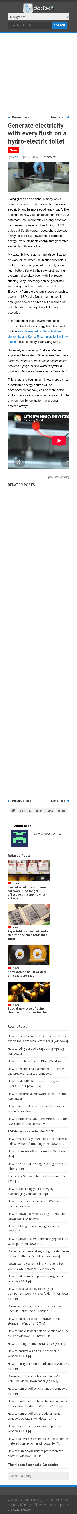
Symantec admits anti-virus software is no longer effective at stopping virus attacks (27, 892)
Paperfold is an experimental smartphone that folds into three (28, 935)
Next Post (58, 117)
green (39, 810)
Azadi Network (22, 1510)
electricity (25, 810)
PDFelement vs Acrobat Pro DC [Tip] (32, 1131)
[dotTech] (38, 11)
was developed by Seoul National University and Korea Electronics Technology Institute (38, 336)
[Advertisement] (38, 73)
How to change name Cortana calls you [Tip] (37, 1344)
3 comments (49, 157)
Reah (14, 157)
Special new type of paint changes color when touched (28, 1010)
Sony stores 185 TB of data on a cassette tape (27, 974)
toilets (61, 810)
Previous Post (21, 117)
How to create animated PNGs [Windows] (35, 1061)
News (13, 150)
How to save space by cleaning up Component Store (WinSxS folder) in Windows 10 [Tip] (38, 1294)
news (50, 810)
